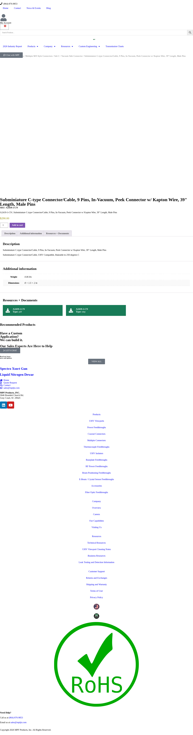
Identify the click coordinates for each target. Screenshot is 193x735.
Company (48, 46)
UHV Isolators (96, 453)
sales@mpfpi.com (18, 722)
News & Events (34, 8)
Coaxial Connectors (96, 434)
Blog (48, 8)
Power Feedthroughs (96, 427)
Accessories (96, 486)
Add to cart (17, 225)
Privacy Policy (96, 597)
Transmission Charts (115, 46)
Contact (17, 8)
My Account (5, 23)
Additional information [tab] (31, 233)
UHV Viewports (96, 421)
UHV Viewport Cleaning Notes (96, 549)
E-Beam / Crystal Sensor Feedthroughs (96, 479)
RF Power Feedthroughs (97, 466)
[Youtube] (10, 405)
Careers (96, 514)
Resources (65, 46)
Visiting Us (97, 527)
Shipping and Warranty (96, 584)
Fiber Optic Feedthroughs (96, 492)
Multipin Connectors (96, 440)
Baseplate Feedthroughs (96, 460)
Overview (96, 508)
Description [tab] (9, 233)
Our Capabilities (96, 521)
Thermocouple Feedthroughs (96, 447)
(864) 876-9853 (9, 4)
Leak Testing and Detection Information (96, 562)
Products (31, 46)
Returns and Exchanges (96, 578)
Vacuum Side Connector (72, 56)
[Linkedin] (3, 405)
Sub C (57, 56)
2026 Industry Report (12, 46)
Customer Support (96, 571)
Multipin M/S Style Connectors (39, 56)
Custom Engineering (88, 46)
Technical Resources (96, 543)
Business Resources (96, 556)
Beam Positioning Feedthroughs (96, 473)
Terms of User (96, 591)
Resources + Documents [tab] (57, 233)
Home (5, 8)
